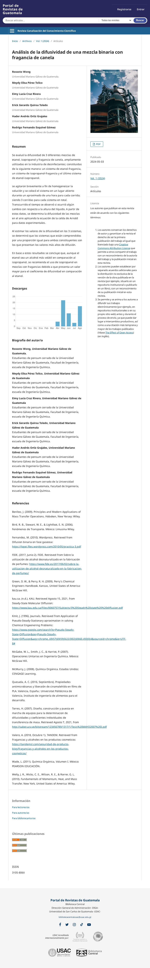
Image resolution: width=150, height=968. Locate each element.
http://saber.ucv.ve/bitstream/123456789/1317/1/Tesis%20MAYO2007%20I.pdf (59, 726)
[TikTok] (81, 924)
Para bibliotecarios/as (23, 818)
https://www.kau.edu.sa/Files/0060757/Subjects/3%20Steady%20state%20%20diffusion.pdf (67, 607)
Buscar (140, 20)
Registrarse (124, 9)
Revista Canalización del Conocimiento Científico (47, 30)
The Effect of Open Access (119, 332)
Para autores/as (20, 812)
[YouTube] (89, 925)
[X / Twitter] (67, 925)
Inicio (15, 41)
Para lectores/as (20, 807)
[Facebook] (60, 925)
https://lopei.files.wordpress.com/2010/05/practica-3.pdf (46, 546)
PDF (98, 144)
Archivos (27, 41)
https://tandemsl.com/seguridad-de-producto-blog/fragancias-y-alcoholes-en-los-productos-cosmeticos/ (40, 748)
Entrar (141, 9)
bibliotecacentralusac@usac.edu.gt (75, 917)
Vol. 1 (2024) (42, 41)
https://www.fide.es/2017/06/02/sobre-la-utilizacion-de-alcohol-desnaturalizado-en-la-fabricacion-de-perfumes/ (47, 568)
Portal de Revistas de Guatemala (13, 9)
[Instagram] (74, 925)
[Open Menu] (12, 30)
